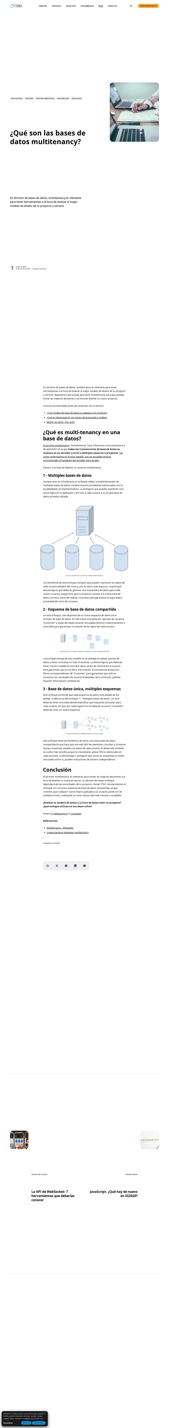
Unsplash (76, 813)
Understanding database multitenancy (68, 832)
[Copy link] (84, 865)
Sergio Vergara (21, 267)
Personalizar (8, 1423)
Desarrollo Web (63, 98)
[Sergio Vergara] (12, 268)
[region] (25, 1418)
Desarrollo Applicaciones (45, 98)
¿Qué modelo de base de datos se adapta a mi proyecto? (77, 412)
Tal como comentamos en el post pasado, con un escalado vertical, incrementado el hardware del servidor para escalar (83, 456)
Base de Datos (16, 98)
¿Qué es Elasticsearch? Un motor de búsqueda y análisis (77, 417)
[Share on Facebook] (66, 865)
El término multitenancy (56, 445)
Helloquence (60, 813)
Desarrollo (29, 98)
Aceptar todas (39, 1423)
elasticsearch (77, 98)
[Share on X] (57, 865)
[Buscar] (131, 6)
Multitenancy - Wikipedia (60, 827)
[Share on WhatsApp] (47, 865)
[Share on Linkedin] (75, 865)
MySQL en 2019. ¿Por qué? (61, 422)
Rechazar (26, 1423)
